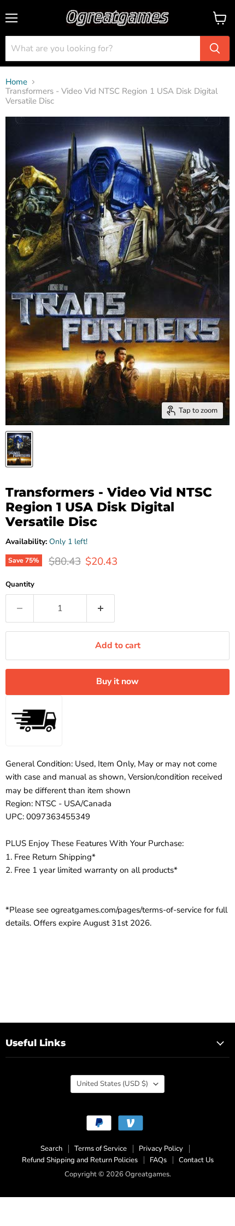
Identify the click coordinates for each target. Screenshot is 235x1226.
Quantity (19, 585)
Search (51, 1148)
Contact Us (196, 1160)
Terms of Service (100, 1148)
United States (112, 1084)
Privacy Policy (161, 1148)
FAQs (158, 1160)
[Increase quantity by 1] (101, 608)
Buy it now (117, 681)
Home (16, 82)
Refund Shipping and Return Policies (80, 1160)
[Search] (215, 48)
